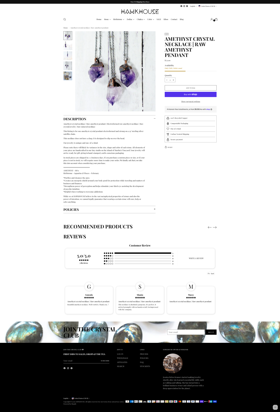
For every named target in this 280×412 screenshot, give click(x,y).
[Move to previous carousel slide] (210, 227)
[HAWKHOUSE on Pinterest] (187, 6)
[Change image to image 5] (67, 75)
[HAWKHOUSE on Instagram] (184, 6)
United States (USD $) (208, 6)
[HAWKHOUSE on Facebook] (181, 6)
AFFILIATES (122, 362)
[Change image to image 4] (67, 65)
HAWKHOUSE (80, 402)
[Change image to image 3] (67, 55)
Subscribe (105, 361)
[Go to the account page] (211, 19)
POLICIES (144, 358)
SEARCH (120, 366)
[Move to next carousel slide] (215, 227)
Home (65, 28)
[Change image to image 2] (67, 45)
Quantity (168, 75)
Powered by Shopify (69, 404)
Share (170, 147)
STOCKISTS (145, 366)
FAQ (142, 362)
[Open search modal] (64, 19)
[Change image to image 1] (67, 35)
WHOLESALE (122, 358)
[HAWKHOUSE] (140, 12)
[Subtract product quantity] (167, 80)
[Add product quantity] (173, 80)
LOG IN (120, 354)
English (192, 6)
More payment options (190, 101)
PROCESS (144, 354)
